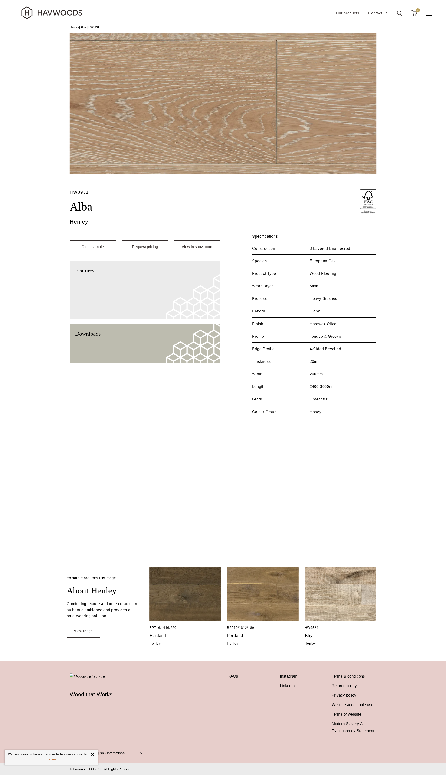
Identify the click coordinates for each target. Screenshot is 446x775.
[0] (414, 12)
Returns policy (344, 686)
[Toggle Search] (399, 13)
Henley (74, 27)
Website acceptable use (352, 705)
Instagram (288, 676)
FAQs (233, 676)
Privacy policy (344, 695)
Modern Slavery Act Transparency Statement (353, 727)
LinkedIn (287, 686)
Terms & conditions (348, 676)
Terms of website (346, 714)
